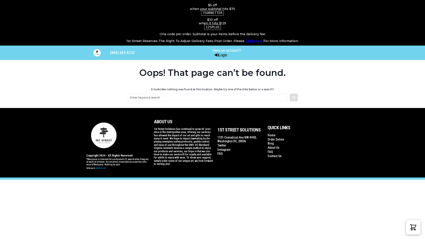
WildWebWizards (100, 168)
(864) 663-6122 (122, 52)
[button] (413, 227)
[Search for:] (207, 97)
